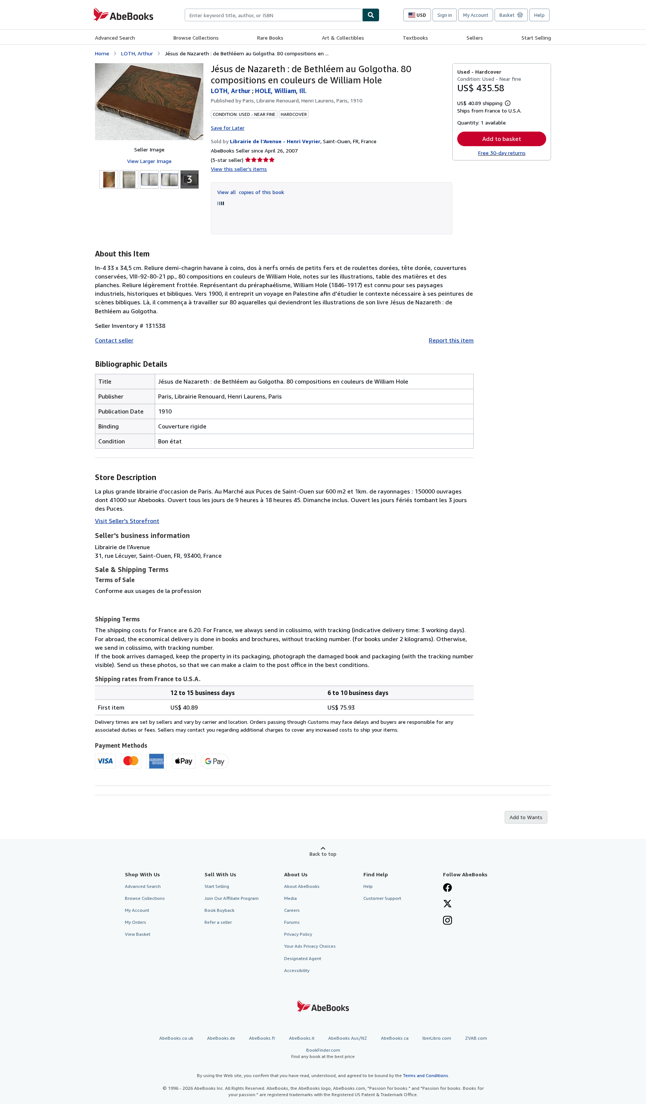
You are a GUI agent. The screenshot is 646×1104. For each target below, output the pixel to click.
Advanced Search (115, 37)
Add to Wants (526, 817)
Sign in (444, 15)
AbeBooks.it (301, 1038)
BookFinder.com (323, 1053)
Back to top (323, 854)
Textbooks (415, 37)
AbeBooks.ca (395, 1038)
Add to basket (501, 138)
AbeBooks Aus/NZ (347, 1038)
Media (290, 898)
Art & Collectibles (343, 37)
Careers (292, 910)
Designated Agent (302, 958)
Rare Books (270, 37)
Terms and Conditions (425, 1075)
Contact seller (114, 340)
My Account (475, 15)
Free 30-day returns (502, 153)
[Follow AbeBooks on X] (447, 904)
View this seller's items (239, 169)
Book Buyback (219, 910)
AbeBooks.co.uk (176, 1038)
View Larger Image (149, 161)
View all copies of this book (250, 192)
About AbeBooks (302, 886)
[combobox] (273, 15)
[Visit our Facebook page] (447, 888)
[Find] (371, 15)
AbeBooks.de (221, 1038)
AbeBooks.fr (262, 1038)
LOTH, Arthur (137, 53)
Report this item (451, 340)
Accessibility (297, 970)
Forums (292, 922)
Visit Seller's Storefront (127, 521)
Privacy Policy (298, 934)
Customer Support (382, 898)
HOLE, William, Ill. (281, 91)
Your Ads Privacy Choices (310, 946)
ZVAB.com (476, 1038)
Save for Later (227, 127)
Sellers (475, 37)
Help (539, 15)
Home (102, 53)
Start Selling (536, 37)
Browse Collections (196, 37)
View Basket (137, 934)
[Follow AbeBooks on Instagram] (447, 921)
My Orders (135, 922)
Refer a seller (218, 922)
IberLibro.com (436, 1038)
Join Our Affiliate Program (231, 898)
